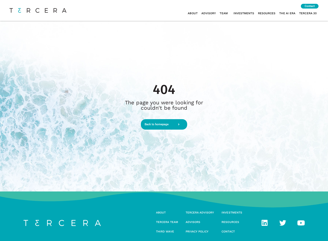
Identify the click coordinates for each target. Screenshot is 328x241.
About (192, 13)
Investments (243, 13)
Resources (267, 13)
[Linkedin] (264, 223)
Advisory (208, 13)
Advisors (193, 222)
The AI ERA (287, 13)
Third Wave (165, 231)
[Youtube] (301, 223)
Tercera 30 (308, 13)
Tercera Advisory (200, 212)
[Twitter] (282, 223)
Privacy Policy (197, 231)
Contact (228, 231)
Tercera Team (167, 222)
